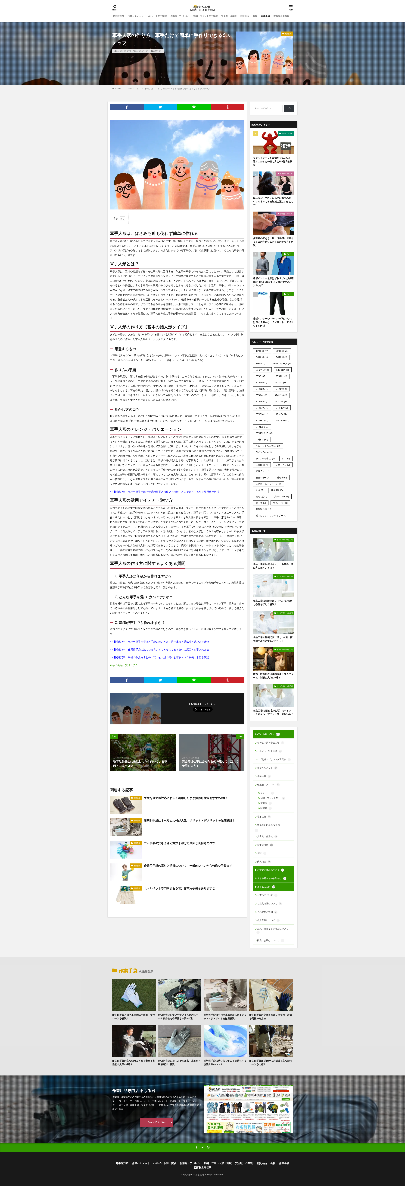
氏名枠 (282, 477)
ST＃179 (280, 401)
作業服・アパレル (179, 16)
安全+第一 (262, 477)
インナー (289, 254)
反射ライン (282, 464)
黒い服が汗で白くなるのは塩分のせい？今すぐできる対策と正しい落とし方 (273, 201)
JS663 (260, 363)
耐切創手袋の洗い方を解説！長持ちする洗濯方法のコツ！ (225, 1062)
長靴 (255, 16)
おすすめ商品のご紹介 (270, 870)
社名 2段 (277, 490)
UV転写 (262, 439)
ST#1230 (262, 388)
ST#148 (281, 388)
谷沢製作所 (263, 509)
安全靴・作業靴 (229, 16)
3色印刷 (262, 357)
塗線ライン (263, 471)
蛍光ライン (280, 502)
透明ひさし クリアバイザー (271, 515)
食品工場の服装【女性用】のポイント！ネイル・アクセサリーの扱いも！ (273, 712)
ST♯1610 (282, 420)
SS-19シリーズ (282, 363)
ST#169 (261, 401)
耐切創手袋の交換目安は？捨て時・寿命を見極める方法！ (270, 1016)
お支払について (266, 895)
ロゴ (286, 458)
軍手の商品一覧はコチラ (124, 665)
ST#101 (281, 376)
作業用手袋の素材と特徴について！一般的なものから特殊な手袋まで (188, 865)
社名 (260, 490)
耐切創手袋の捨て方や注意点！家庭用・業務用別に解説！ (179, 1062)
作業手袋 (265, 16)
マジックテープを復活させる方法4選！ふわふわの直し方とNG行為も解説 (272, 161)
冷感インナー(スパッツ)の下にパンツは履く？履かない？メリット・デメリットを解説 (273, 322)
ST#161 (261, 395)
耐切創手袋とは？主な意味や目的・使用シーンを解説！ (133, 1016)
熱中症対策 (118, 16)
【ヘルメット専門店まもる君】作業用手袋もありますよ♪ (180, 888)
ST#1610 (280, 395)
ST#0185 (262, 376)
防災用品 (244, 16)
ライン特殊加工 (265, 458)
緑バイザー (281, 496)
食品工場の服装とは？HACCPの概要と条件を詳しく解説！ (272, 602)
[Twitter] (160, 107)
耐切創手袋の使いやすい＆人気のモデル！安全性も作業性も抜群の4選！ (178, 1016)
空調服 (265, 803)
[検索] (289, 108)
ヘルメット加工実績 (157, 16)
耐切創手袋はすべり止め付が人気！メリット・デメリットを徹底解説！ (189, 820)
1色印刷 (262, 350)
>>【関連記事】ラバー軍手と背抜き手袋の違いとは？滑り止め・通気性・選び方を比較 (159, 641)
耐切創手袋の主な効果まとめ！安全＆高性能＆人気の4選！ (133, 1062)
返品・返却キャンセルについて (272, 930)
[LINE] (194, 107)
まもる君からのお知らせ (271, 878)
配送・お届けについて (270, 940)
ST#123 (280, 382)
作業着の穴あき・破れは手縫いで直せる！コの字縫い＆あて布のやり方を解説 (273, 242)
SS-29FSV (262, 369)
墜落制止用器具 (281, 16)
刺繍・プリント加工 (272, 798)
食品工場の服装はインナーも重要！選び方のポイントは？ (273, 566)
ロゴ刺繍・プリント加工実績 (273, 759)
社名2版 (261, 496)
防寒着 (265, 808)
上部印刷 (262, 464)
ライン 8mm (264, 452)
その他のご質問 (266, 911)
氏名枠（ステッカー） (268, 483)
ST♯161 (262, 420)
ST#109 (261, 382)
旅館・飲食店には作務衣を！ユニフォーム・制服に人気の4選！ (273, 675)
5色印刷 (281, 357)
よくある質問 (266, 886)
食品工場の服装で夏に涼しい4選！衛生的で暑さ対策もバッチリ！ (273, 639)
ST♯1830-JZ (264, 433)
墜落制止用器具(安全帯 (268, 825)
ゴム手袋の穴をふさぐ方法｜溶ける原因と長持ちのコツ (179, 843)
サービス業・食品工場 (285, 540)
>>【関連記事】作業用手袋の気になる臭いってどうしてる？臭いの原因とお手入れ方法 (159, 649)
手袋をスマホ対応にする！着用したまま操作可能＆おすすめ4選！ (186, 798)
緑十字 (261, 502)
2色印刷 (282, 350)
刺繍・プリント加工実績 (205, 16)
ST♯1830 (262, 426)
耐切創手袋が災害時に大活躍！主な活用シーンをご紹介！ (270, 1062)
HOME (118, 88)
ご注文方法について (269, 903)
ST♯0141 (262, 414)
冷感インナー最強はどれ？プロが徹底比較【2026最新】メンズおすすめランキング (273, 282)
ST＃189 (282, 407)
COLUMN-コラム (133, 88)
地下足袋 (263, 816)
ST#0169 (282, 369)
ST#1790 (262, 407)
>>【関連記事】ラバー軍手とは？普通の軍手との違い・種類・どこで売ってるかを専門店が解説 (164, 491)
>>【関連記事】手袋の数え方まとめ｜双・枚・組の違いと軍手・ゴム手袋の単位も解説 (159, 657)
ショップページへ (156, 1122)
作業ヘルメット (135, 16)
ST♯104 (281, 414)
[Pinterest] (228, 107)
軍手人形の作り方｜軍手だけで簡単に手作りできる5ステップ (183, 88)
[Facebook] (127, 107)
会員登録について (268, 920)
